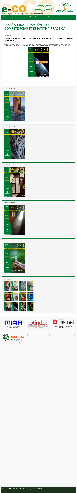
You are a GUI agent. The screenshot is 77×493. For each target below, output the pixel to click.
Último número (6, 17)
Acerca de (70, 17)
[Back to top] (72, 488)
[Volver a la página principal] (38, 7)
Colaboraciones (50, 17)
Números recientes (20, 17)
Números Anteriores (36, 17)
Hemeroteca (61, 17)
